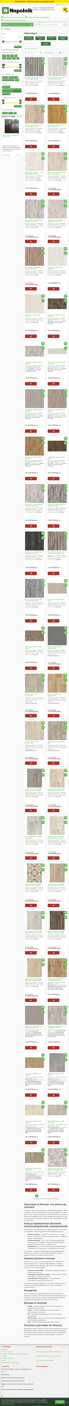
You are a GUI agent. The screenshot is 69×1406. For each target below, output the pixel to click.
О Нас (4, 1360)
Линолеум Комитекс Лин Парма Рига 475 (56, 125)
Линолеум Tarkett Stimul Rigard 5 (56, 315)
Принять (59, 1402)
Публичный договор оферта (10, 1362)
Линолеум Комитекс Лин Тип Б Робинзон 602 (56, 78)
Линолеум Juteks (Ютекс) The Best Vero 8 (56, 505)
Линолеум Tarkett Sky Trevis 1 (32, 315)
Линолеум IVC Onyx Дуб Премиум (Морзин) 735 (33, 979)
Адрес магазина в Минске (14, 17)
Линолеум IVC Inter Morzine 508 (32, 742)
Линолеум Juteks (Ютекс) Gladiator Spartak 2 (56, 979)
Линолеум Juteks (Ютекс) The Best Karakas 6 (34, 552)
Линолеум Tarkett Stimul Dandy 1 (33, 410)
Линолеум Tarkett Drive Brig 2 (33, 647)
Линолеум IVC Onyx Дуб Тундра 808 (33, 837)
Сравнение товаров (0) (30, 48)
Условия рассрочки (7, 1358)
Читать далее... (6, 155)
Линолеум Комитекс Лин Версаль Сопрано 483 (56, 1169)
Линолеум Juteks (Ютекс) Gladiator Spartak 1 (56, 1027)
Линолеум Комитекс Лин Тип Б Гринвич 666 (34, 78)
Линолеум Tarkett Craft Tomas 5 (33, 1074)
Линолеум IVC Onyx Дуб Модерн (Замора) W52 (56, 789)
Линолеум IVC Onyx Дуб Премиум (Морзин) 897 (33, 789)
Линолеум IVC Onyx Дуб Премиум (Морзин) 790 (33, 932)
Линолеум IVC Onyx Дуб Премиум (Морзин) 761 (56, 932)
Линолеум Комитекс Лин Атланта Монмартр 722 (56, 552)
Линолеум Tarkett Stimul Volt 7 (56, 457)
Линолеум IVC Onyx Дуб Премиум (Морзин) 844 (56, 884)
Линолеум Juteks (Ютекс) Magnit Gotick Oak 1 (56, 220)
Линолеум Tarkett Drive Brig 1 (56, 600)
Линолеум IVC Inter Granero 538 (54, 695)
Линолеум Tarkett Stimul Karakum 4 (56, 363)
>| (54, 1195)
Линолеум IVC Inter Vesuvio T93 (32, 695)
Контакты (5, 1349)
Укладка (4, 1356)
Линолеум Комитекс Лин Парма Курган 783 (34, 173)
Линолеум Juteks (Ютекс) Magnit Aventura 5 (56, 173)
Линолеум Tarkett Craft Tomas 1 (33, 1121)
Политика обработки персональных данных (15, 1354)
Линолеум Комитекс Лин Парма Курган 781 (34, 125)
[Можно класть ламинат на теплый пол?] (11, 126)
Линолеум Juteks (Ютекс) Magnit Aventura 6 (34, 220)
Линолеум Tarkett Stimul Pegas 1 (56, 410)
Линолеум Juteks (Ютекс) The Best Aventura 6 (34, 505)
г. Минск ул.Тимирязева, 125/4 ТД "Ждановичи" (49, 1351)
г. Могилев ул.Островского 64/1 (44, 1360)
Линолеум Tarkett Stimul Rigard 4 (33, 363)
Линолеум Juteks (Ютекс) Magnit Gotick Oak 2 (34, 268)
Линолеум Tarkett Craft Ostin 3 (56, 1074)
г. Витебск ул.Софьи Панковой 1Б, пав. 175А (48, 1356)
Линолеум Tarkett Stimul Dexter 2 (33, 457)
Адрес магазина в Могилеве (15, 20)
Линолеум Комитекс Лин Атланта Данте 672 (34, 600)
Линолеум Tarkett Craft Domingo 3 (33, 1169)
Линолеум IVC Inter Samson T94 (54, 647)
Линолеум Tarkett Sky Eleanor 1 (55, 268)
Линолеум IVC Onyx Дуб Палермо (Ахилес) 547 (33, 884)
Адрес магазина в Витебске (38, 17)
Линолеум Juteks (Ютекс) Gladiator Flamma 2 (34, 1027)
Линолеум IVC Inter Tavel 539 (56, 742)
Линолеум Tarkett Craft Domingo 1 (56, 1121)
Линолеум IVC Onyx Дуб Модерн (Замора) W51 (56, 837)
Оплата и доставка (7, 1351)
